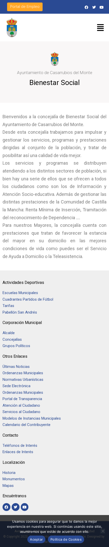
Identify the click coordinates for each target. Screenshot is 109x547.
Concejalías (12, 339)
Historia (9, 472)
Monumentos (14, 479)
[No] (102, 531)
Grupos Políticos (16, 346)
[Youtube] (102, 7)
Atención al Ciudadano (21, 405)
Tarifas (8, 305)
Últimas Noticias (16, 366)
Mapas (8, 485)
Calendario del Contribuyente (26, 424)
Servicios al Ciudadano (21, 411)
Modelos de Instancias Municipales (32, 418)
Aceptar (36, 539)
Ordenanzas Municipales (23, 373)
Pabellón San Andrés (20, 312)
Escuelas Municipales (20, 292)
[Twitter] (94, 7)
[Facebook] (86, 7)
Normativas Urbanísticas (23, 379)
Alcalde (9, 333)
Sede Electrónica (16, 386)
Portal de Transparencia (22, 399)
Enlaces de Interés (18, 452)
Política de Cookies (66, 539)
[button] (100, 27)
